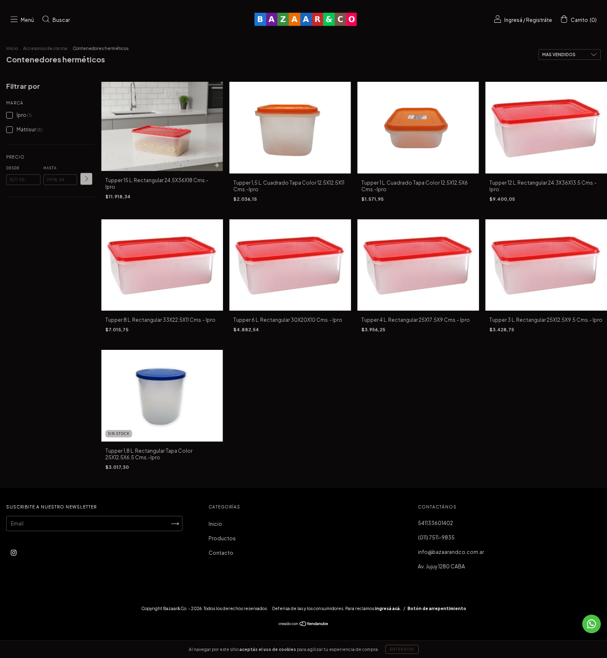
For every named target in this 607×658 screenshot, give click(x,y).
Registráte (539, 20)
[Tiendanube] (304, 625)
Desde (12, 168)
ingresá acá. (388, 608)
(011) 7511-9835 (436, 537)
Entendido (402, 649)
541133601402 (435, 523)
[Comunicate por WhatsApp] (591, 624)
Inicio (12, 48)
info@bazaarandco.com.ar (451, 552)
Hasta (50, 168)
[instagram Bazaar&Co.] (13, 553)
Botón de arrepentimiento (437, 608)
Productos (222, 538)
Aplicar (86, 179)
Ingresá (513, 20)
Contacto (221, 553)
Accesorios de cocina (45, 48)
